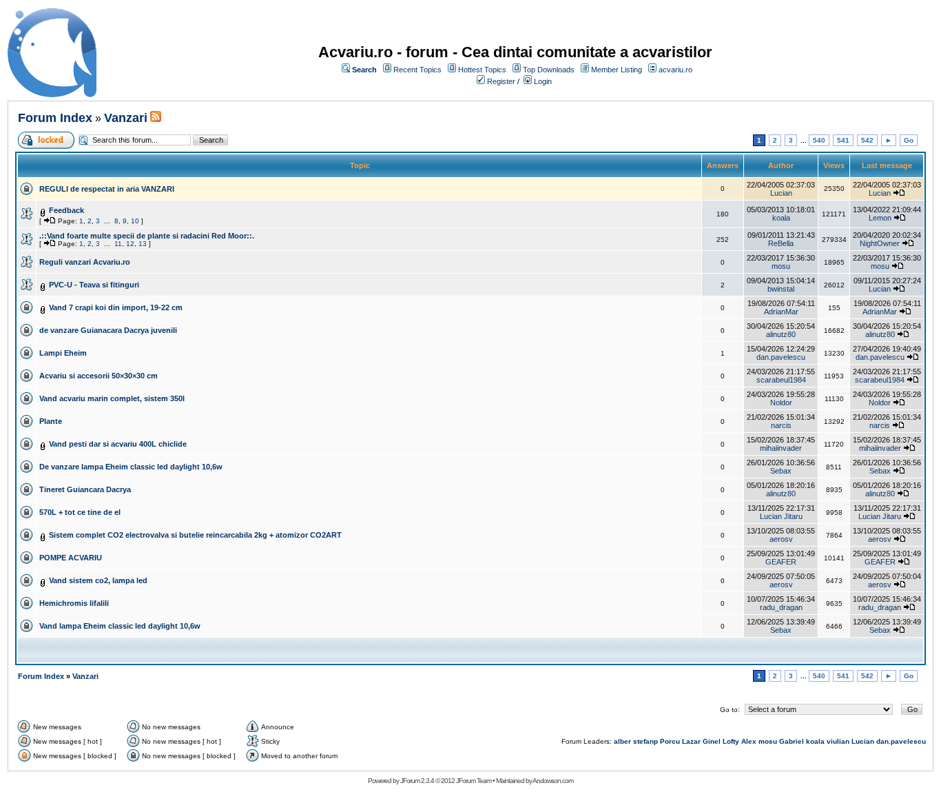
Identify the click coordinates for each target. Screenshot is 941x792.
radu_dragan (781, 607)
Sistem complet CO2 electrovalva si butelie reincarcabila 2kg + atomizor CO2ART (195, 535)
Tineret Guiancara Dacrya (85, 489)
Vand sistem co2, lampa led (98, 580)
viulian (838, 741)
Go (908, 140)
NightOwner (880, 243)
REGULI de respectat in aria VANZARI (106, 189)
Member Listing (616, 69)
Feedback (66, 210)
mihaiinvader (781, 448)
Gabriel (791, 741)
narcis (781, 425)
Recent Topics (417, 69)
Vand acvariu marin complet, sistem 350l (112, 398)
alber (622, 741)
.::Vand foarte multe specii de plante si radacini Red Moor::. (146, 236)
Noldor (781, 402)
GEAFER (780, 562)
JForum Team (473, 780)
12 (130, 243)
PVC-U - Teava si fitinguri (94, 285)
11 (118, 243)
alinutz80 (781, 334)
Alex (748, 741)
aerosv (781, 539)
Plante (50, 421)
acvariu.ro (675, 69)
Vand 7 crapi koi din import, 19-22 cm (116, 307)
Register (501, 81)
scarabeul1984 (781, 380)
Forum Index (55, 118)
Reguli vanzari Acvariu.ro (84, 262)
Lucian (781, 193)
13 (142, 243)
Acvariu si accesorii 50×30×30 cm (98, 376)
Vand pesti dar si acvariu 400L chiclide (118, 444)
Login (543, 81)
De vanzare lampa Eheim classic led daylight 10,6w (131, 467)
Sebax (781, 471)
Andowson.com (552, 780)
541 (843, 140)
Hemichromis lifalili (74, 603)
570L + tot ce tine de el (80, 512)
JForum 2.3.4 (417, 780)
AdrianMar (781, 311)
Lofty (731, 741)
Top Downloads (549, 69)
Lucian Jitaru (781, 516)
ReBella (781, 243)
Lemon (880, 218)
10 (135, 221)
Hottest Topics (482, 69)
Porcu (670, 741)
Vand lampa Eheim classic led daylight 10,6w (119, 626)
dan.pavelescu (780, 357)
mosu (781, 266)
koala (781, 218)
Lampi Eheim (63, 353)
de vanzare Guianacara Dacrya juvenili (108, 330)
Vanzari (125, 118)
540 (819, 140)
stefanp (645, 741)
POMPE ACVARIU (70, 558)
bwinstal (780, 289)
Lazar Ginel (701, 741)
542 (867, 140)
